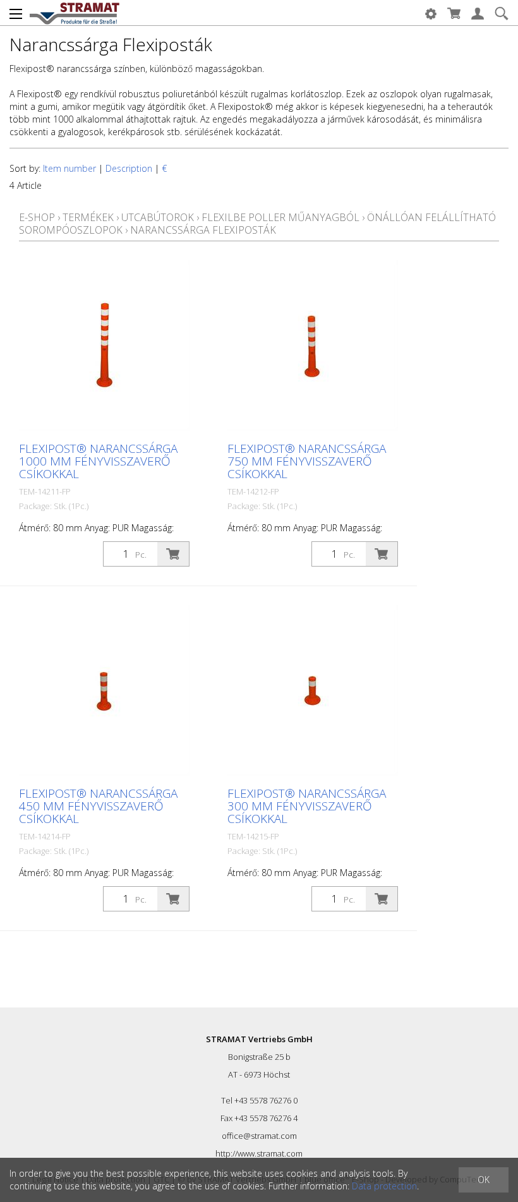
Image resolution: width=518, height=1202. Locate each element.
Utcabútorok (157, 217)
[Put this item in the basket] (173, 554)
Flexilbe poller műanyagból (280, 217)
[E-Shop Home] (74, 12)
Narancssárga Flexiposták (203, 230)
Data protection (384, 1186)
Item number (69, 168)
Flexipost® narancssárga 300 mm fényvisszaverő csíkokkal (306, 806)
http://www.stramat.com (259, 1153)
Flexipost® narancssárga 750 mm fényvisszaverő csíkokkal (306, 461)
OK (484, 1180)
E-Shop (37, 217)
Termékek (88, 217)
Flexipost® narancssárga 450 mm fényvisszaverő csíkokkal (98, 806)
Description (128, 168)
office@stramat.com (259, 1135)
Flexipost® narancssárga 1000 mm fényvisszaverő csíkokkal (98, 461)
